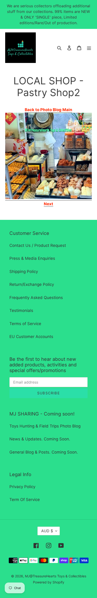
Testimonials (21, 310)
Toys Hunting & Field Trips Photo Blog (45, 426)
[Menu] (89, 47)
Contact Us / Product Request (37, 245)
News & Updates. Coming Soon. (39, 439)
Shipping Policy (23, 271)
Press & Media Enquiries (32, 258)
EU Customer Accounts (31, 336)
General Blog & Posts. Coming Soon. (43, 452)
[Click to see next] (48, 198)
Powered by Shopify (48, 582)
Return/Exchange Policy (31, 284)
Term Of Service (24, 499)
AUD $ (47, 530)
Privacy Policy (22, 486)
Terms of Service (25, 323)
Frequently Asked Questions (36, 297)
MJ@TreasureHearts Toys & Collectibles (55, 576)
